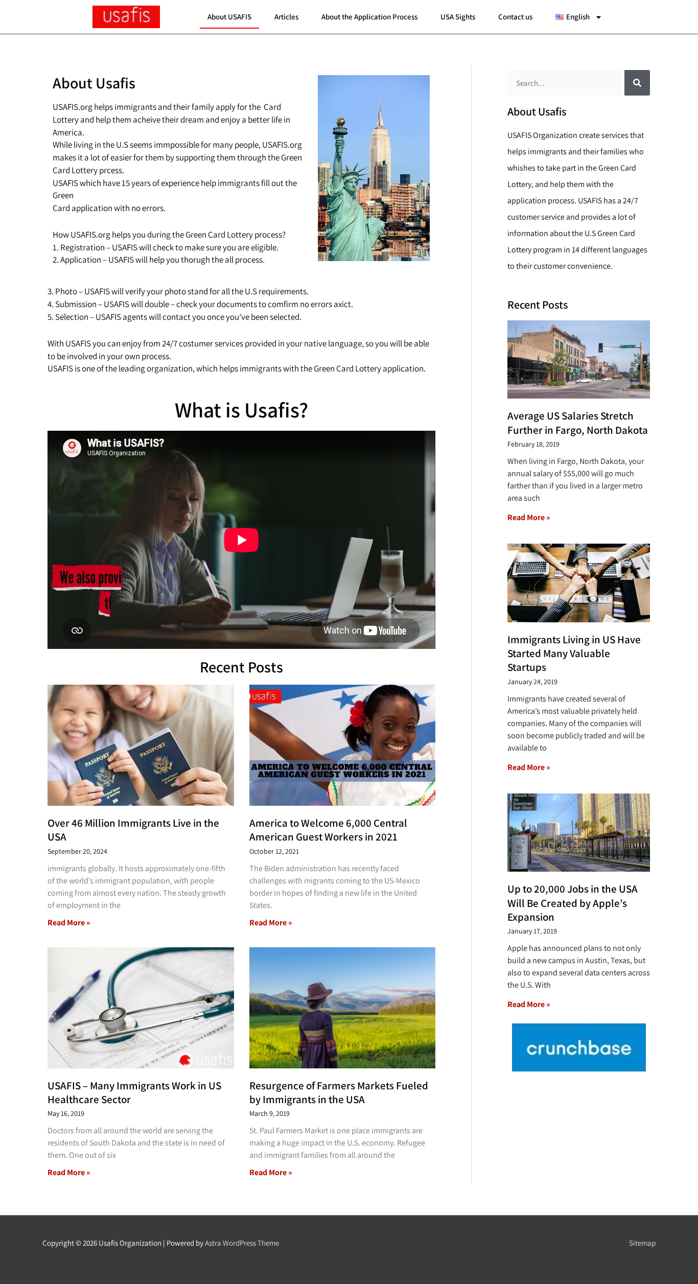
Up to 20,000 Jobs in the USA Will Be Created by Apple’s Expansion (572, 903)
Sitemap (642, 1243)
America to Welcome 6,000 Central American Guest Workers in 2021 (328, 830)
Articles (286, 16)
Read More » (69, 922)
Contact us (515, 16)
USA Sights (457, 16)
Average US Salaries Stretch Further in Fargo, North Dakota (577, 422)
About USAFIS (229, 16)
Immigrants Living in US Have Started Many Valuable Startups (574, 653)
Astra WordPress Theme (242, 1243)
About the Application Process (369, 16)
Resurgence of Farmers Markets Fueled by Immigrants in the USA (338, 1092)
